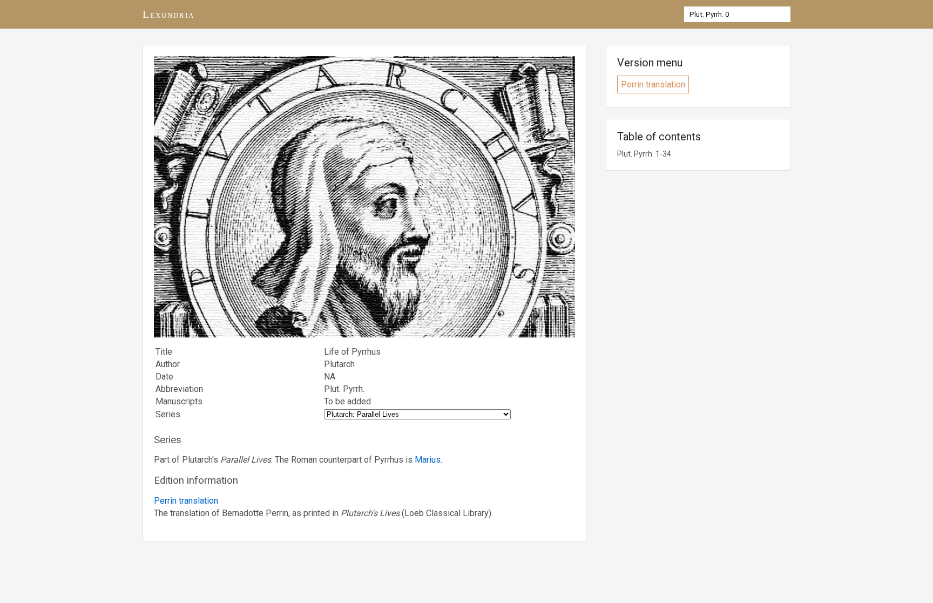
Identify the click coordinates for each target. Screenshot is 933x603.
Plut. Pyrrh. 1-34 (644, 154)
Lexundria (168, 14)
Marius (428, 460)
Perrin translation (186, 501)
